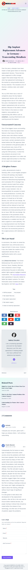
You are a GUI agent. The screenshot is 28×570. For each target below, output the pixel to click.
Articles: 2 (14, 363)
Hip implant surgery (8, 302)
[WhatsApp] (4, 323)
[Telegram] (17, 319)
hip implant (17, 292)
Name (5, 528)
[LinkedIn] (4, 319)
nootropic (7, 425)
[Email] (11, 323)
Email (5, 533)
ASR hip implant (7, 292)
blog (16, 284)
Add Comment (7, 543)
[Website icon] (14, 359)
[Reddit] (11, 319)
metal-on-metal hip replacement (11, 305)
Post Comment (7, 557)
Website (5, 538)
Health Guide (13, 62)
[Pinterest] (17, 315)
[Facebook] (4, 315)
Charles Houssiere (10, 445)
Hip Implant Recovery (19, 274)
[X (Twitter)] (11, 315)
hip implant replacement (9, 299)
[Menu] (25, 3)
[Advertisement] (14, 29)
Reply (24, 427)
